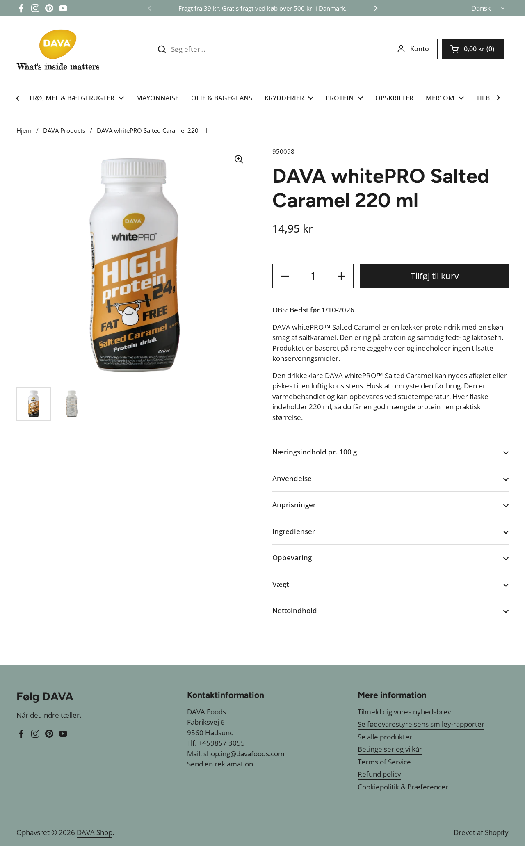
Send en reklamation (220, 763)
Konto (419, 48)
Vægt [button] (280, 584)
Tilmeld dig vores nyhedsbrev (404, 711)
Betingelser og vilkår (390, 749)
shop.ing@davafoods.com (244, 753)
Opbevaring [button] (292, 557)
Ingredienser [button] (293, 531)
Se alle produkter (385, 736)
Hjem (24, 130)
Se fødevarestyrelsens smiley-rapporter (421, 724)
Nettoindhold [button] (294, 610)
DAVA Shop (94, 832)
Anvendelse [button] (292, 478)
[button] (473, 49)
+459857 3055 (221, 743)
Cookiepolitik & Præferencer (403, 786)
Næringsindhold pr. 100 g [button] (314, 451)
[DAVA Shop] (57, 49)
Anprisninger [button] (294, 504)
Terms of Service (384, 761)
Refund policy (379, 774)
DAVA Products (64, 130)
